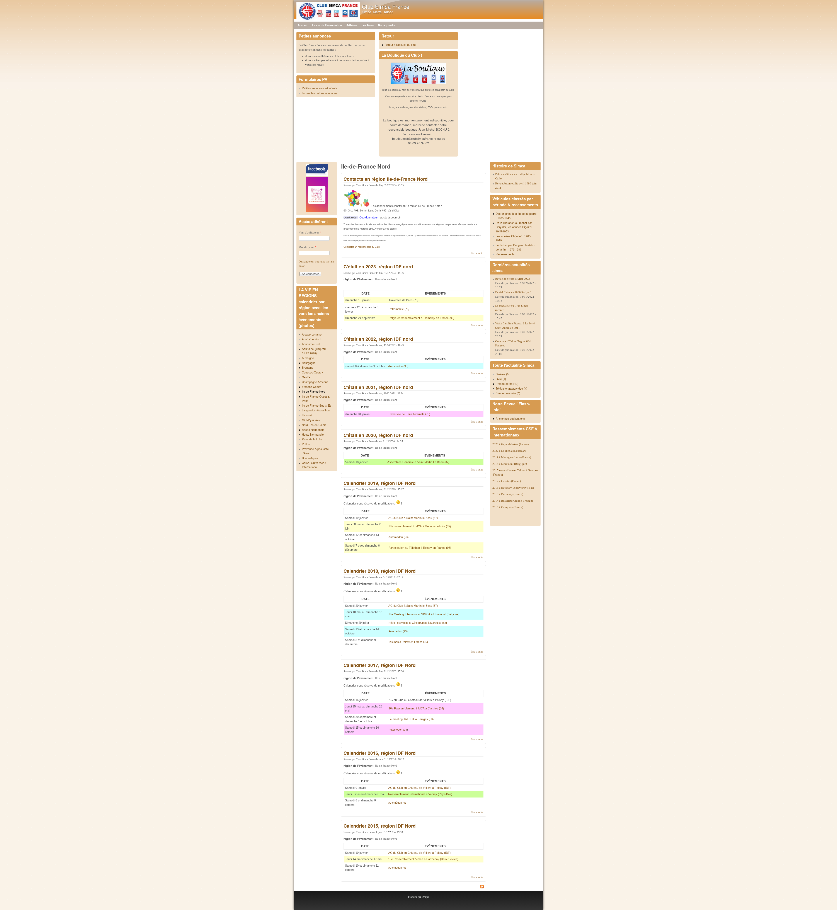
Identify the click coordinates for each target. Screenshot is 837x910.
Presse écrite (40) (507, 384)
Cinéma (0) (502, 374)
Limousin (307, 415)
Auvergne (308, 358)
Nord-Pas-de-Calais (314, 425)
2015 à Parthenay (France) (507, 494)
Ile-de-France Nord (313, 391)
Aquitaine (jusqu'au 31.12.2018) (314, 351)
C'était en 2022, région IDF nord (378, 339)
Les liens (367, 25)
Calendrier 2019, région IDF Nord (380, 483)
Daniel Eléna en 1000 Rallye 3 (513, 292)
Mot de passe (307, 247)
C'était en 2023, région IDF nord (378, 266)
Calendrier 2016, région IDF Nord (380, 753)
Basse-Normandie (313, 430)
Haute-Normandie (313, 434)
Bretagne (307, 367)
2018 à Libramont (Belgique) (509, 463)
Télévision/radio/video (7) (511, 388)
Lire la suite (477, 253)
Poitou (306, 444)
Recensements (505, 254)
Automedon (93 (398, 729)
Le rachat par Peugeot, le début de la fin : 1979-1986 (515, 247)
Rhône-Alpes (310, 458)
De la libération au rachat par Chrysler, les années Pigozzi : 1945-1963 (514, 227)
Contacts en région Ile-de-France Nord (386, 179)
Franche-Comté (311, 387)
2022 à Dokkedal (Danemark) (510, 450)
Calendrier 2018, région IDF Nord (380, 571)
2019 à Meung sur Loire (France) (511, 457)
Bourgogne (308, 363)
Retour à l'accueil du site (400, 45)
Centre (306, 377)
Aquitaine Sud (311, 344)
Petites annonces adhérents (319, 88)
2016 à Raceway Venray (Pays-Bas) (513, 487)
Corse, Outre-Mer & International (314, 465)
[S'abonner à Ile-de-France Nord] (413, 887)
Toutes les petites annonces (319, 93)
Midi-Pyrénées (311, 420)
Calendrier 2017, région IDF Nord (380, 665)
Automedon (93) (398, 631)
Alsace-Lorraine (312, 334)
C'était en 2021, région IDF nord (378, 387)
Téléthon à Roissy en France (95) (408, 642)
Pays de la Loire (312, 439)
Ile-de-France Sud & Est (317, 405)
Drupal (425, 896)
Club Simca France (385, 6)
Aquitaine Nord (311, 339)
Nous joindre (386, 25)
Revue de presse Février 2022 (512, 278)
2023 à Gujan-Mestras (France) (510, 444)
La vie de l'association (327, 25)
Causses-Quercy (312, 372)
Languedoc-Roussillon (316, 410)
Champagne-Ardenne (315, 382)
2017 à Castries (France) (506, 481)
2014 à (513, 500)
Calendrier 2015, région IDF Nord (380, 826)
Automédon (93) (397, 802)
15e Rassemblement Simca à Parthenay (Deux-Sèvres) (423, 859)
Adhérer (351, 25)
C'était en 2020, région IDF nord (378, 435)
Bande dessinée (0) (508, 393)
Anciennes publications (510, 418)
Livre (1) (501, 379)
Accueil (303, 25)
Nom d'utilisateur (310, 232)
